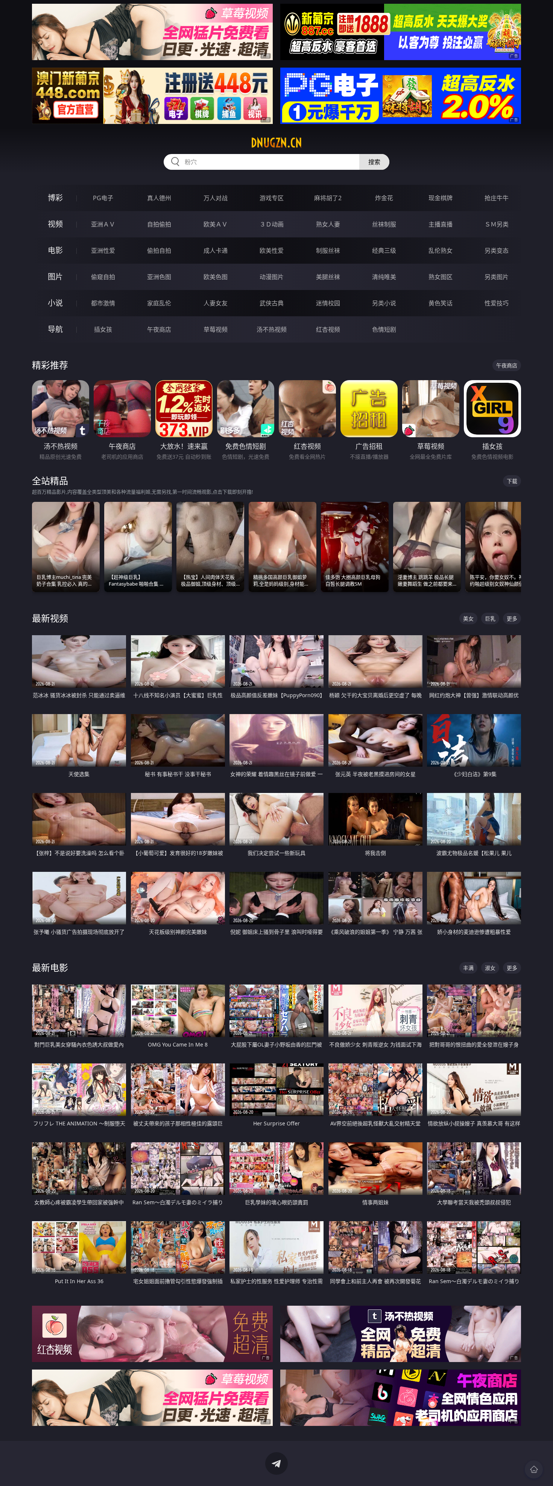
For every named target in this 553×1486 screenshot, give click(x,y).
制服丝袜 (328, 250)
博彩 (55, 198)
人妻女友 (216, 303)
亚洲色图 (159, 277)
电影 (55, 250)
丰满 (468, 967)
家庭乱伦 (159, 303)
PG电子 (103, 198)
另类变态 (497, 250)
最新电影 (50, 967)
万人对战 (216, 198)
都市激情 (103, 303)
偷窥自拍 (103, 277)
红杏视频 (328, 329)
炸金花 (384, 198)
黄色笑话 (440, 303)
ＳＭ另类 (497, 224)
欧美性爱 (272, 250)
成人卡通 (216, 250)
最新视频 (50, 618)
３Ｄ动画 (272, 224)
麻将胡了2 (328, 198)
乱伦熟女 (440, 250)
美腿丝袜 (328, 277)
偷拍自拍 (159, 250)
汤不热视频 (272, 329)
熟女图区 (440, 277)
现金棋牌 (440, 198)
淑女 (490, 967)
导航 (55, 329)
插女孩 (103, 329)
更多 (512, 618)
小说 (55, 303)
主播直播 (440, 224)
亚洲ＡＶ (103, 224)
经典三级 (384, 250)
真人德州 (159, 198)
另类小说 (384, 303)
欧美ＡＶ (216, 224)
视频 (55, 224)
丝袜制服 (384, 224)
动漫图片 (272, 277)
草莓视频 (216, 329)
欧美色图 (216, 277)
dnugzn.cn (276, 142)
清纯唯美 (384, 277)
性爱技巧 (497, 303)
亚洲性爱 (103, 250)
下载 (512, 481)
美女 (468, 618)
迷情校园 (328, 303)
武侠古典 (272, 303)
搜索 (374, 162)
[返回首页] (534, 1469)
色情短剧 (384, 329)
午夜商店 (159, 329)
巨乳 (490, 618)
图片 (55, 277)
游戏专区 (272, 198)
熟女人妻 (328, 224)
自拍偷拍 (159, 224)
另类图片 (497, 277)
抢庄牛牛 (497, 198)
